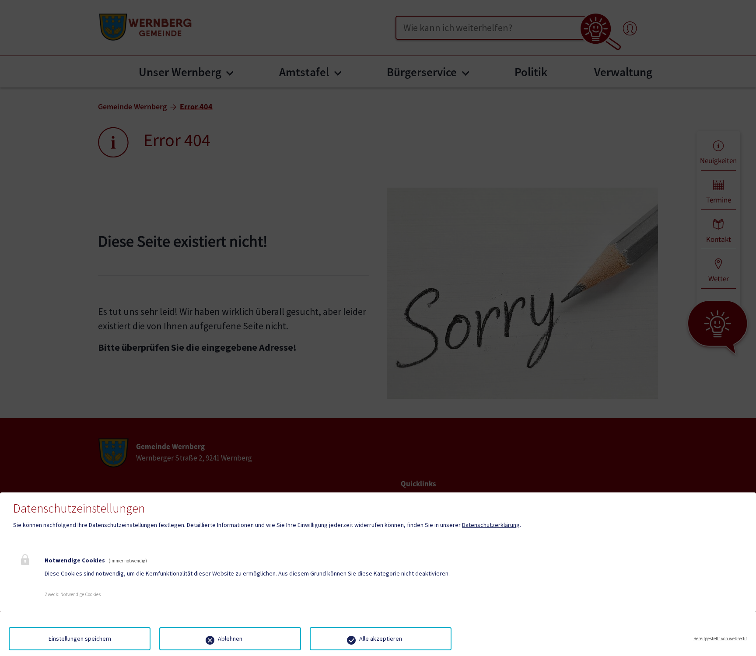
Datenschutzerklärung (491, 525)
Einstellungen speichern (80, 638)
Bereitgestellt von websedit (720, 638)
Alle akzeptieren (380, 638)
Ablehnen (230, 638)
